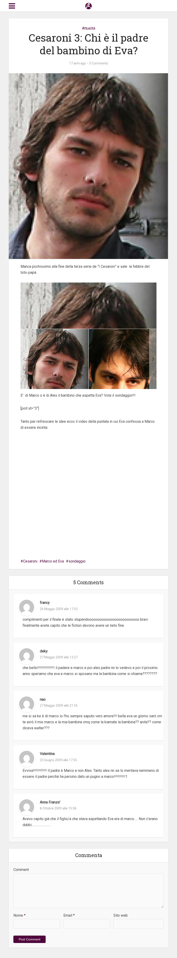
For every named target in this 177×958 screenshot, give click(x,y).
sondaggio (77, 561)
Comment (21, 869)
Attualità (88, 28)
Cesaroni (30, 561)
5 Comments (98, 63)
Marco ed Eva (53, 561)
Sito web (120, 915)
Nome (19, 915)
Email (69, 915)
